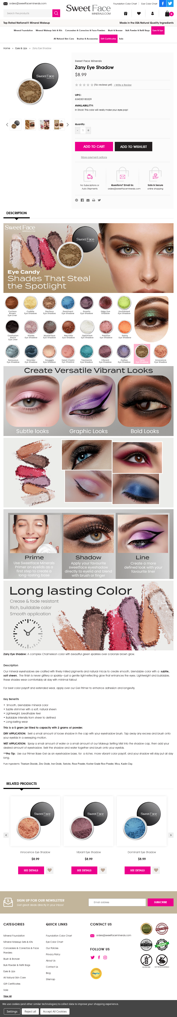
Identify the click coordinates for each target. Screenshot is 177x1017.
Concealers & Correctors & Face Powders (85, 30)
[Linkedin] (105, 957)
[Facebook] (162, 3)
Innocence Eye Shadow (35, 852)
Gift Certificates (108, 39)
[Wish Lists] (139, 13)
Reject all (30, 1011)
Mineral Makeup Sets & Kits (49, 30)
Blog (48, 973)
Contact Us (52, 966)
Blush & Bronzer (115, 30)
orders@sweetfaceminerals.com (27, 3)
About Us (50, 960)
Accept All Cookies (55, 1011)
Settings (12, 1011)
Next (68, 125)
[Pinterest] (76, 200)
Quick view (35, 821)
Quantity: (80, 124)
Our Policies (52, 948)
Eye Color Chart (149, 3)
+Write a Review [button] (123, 85)
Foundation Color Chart (125, 3)
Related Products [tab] (21, 784)
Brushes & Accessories (87, 39)
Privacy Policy (53, 954)
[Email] (88, 200)
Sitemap (50, 979)
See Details (31, 870)
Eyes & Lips (158, 30)
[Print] (93, 200)
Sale (121, 39)
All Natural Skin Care (64, 39)
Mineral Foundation (23, 30)
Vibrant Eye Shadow (88, 852)
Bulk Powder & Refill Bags (137, 30)
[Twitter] (170, 3)
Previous (7, 125)
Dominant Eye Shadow (142, 852)
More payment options (94, 157)
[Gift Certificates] (125, 13)
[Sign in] (152, 13)
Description (16, 213)
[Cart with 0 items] (167, 13)
